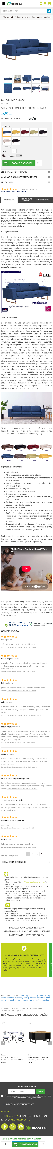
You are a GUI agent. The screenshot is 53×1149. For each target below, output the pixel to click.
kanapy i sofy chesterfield (39, 1000)
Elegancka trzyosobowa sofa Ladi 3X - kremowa (22, 789)
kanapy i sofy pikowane (26, 998)
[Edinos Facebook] (4, 1127)
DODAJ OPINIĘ (21, 191)
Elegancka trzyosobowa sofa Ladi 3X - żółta (21, 828)
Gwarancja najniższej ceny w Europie (19, 177)
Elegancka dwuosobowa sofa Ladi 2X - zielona (22, 767)
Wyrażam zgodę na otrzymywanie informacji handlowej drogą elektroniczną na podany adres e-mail (28, 1097)
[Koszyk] (49, 3)
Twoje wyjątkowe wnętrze (34, 882)
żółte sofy (24, 995)
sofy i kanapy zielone (37, 995)
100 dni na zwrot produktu (14, 172)
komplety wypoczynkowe (17, 1000)
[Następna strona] (41, 854)
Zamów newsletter (26, 1086)
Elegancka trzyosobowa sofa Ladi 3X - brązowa (22, 647)
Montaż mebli (7, 182)
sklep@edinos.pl (19, 1119)
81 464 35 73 (13, 1116)
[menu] (41, 3)
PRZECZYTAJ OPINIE (8, 191)
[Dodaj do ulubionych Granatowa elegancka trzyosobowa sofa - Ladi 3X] (39, 163)
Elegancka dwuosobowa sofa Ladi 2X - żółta (21, 672)
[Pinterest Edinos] (21, 1127)
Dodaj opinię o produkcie (14, 862)
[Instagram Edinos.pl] (12, 1127)
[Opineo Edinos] (36, 1127)
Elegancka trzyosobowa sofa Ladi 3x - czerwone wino (24, 715)
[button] (25, 1144)
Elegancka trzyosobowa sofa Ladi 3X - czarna (21, 691)
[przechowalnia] (45, 3)
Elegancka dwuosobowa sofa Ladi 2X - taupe (21, 847)
